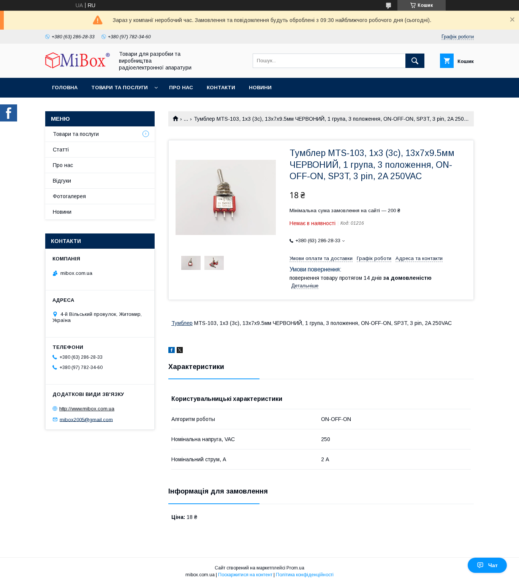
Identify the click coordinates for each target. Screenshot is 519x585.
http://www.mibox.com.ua (86, 409)
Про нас (181, 87)
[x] (180, 351)
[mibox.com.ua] (77, 66)
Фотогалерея (69, 196)
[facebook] (171, 351)
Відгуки (62, 181)
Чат (493, 565)
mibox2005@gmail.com (86, 419)
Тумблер (182, 323)
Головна (65, 87)
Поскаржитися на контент (245, 574)
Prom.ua (295, 568)
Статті (61, 150)
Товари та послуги (119, 87)
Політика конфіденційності (305, 574)
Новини (260, 87)
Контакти (221, 87)
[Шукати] (414, 61)
